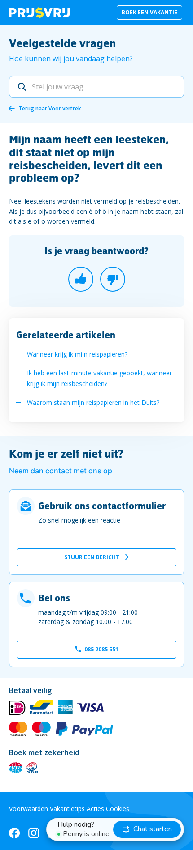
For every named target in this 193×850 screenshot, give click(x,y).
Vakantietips (67, 808)
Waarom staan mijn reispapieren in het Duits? (93, 402)
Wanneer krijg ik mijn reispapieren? (77, 354)
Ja (80, 279)
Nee (112, 279)
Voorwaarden (28, 808)
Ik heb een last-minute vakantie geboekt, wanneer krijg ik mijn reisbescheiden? (99, 378)
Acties (95, 808)
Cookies (117, 808)
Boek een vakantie (149, 12)
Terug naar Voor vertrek (49, 108)
